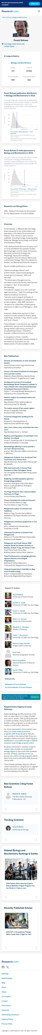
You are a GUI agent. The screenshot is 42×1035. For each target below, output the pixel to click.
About (4, 992)
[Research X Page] (7, 967)
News (4, 987)
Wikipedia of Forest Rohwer (15, 684)
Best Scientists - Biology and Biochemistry (15, 17)
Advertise (5, 1010)
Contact (5, 1001)
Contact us (35, 697)
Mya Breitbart (18, 595)
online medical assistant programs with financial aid (17, 732)
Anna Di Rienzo (17, 827)
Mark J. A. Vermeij (19, 619)
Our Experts (6, 996)
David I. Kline (18, 670)
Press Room (6, 1006)
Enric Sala (16, 652)
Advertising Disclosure (10, 1015)
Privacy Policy (7, 1024)
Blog (3, 983)
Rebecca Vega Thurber (21, 643)
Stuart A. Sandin (19, 611)
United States (9, 46)
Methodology (7, 978)
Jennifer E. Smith (19, 603)
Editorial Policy (7, 1019)
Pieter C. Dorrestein (20, 635)
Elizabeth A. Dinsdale (21, 627)
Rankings (5, 974)
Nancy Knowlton (19, 660)
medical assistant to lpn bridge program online (20, 741)
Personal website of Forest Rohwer (18, 687)
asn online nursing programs (21, 756)
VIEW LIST (34, 4)
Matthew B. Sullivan (19, 794)
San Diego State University (14, 44)
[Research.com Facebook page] (3, 967)
